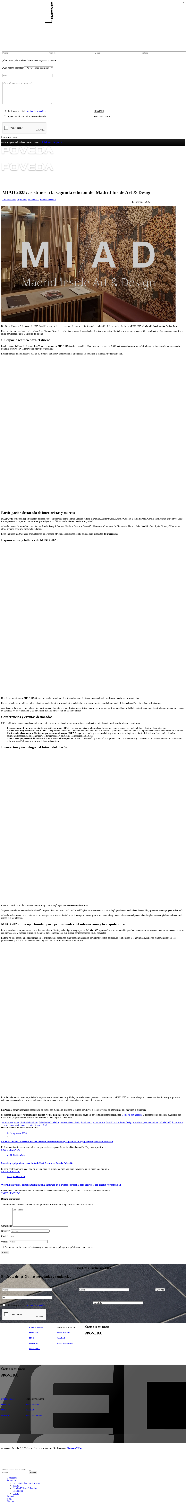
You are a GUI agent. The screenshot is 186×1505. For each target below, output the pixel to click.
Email (4, 1236)
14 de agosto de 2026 (17, 1133)
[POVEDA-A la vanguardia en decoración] (27, 154)
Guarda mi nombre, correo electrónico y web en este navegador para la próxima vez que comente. (49, 1247)
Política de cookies (63, 1332)
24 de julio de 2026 (16, 1155)
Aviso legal (61, 1338)
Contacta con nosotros (132, 1115)
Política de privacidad (65, 1343)
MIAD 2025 (165, 1122)
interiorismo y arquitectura (93, 1122)
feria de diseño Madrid (49, 1122)
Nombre (5, 1231)
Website (4, 1241)
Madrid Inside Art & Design (119, 1122)
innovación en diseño (70, 1122)
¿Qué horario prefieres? (13, 68)
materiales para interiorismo (145, 1122)
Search (33, 1473)
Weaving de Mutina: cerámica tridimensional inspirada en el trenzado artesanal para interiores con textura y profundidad (61, 1185)
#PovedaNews (9, 199)
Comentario (6, 1226)
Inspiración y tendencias (28, 199)
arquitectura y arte (10, 1122)
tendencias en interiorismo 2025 (32, 1125)
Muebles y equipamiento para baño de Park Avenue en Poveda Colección (37, 1163)
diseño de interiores (29, 1122)
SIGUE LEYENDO (10, 1150)
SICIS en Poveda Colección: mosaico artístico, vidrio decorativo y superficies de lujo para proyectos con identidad (57, 1141)
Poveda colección (48, 199)
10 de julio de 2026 (16, 1176)
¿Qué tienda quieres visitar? (15, 60)
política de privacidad (36, 111)
